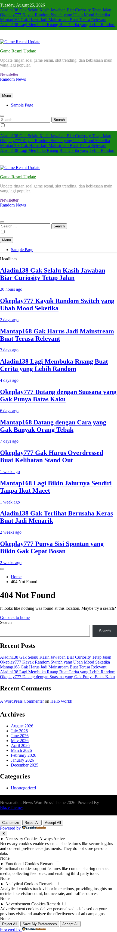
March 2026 (21, 750)
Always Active (52, 838)
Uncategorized (23, 788)
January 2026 (22, 760)
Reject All (31, 823)
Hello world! (61, 701)
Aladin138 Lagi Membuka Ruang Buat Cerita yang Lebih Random (57, 24)
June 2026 (20, 735)
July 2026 (19, 730)
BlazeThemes (11, 807)
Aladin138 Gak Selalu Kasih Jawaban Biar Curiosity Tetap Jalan (55, 10)
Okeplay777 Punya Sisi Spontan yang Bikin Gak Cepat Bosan (52, 547)
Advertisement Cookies (25, 904)
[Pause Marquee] (2, 569)
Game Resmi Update (18, 51)
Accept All (53, 823)
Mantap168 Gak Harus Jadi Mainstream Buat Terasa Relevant (53, 19)
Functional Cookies (22, 863)
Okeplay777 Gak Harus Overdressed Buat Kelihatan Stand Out (51, 456)
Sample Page (22, 105)
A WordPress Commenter (22, 701)
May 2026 (20, 740)
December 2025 (24, 765)
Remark (47, 863)
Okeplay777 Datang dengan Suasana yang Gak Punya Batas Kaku (58, 395)
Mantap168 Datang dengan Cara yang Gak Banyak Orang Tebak (53, 426)
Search (6, 622)
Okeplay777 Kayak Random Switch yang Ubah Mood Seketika (55, 14)
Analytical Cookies (21, 883)
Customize (10, 823)
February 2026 (23, 755)
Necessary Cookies (21, 838)
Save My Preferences (40, 924)
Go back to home (15, 617)
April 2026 (20, 745)
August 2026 (22, 726)
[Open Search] (2, 116)
